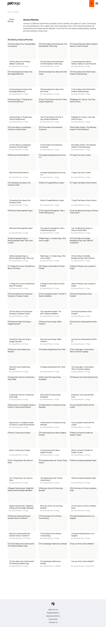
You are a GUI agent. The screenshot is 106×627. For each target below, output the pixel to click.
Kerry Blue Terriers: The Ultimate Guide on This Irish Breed (83, 146)
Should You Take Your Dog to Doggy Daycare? (20, 340)
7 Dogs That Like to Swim (81, 172)
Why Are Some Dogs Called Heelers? (50, 340)
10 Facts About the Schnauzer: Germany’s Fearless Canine (21, 312)
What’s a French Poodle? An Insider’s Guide (82, 451)
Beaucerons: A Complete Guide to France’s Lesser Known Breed (21, 423)
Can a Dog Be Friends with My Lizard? (82, 423)
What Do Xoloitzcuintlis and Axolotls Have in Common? (19, 534)
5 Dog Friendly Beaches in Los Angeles (82, 534)
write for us (53, 609)
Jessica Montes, (17, 66)
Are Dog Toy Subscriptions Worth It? (84, 340)
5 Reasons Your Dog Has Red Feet (82, 396)
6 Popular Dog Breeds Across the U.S (53, 173)
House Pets (90, 566)
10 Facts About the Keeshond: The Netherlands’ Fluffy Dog (52, 62)
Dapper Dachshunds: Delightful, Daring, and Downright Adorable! (21, 507)
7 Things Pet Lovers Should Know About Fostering (22, 285)
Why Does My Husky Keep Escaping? (50, 396)
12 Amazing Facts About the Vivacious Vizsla (19, 201)
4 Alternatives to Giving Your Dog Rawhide (52, 423)
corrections (53, 619)
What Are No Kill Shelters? (19, 172)
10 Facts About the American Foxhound (51, 146)
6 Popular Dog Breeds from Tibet (52, 367)
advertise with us (53, 616)
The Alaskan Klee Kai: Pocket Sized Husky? (51, 479)
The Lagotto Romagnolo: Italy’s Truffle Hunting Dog (52, 229)
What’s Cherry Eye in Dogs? (19, 450)
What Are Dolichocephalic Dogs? (83, 478)
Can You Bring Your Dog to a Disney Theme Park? (81, 229)
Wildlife (57, 566)
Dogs (26, 66)
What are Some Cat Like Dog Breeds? (51, 507)
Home (9, 12)
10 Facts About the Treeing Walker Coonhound (19, 62)
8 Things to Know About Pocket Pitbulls (52, 285)
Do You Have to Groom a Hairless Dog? (83, 507)
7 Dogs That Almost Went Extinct (84, 200)
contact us (53, 622)
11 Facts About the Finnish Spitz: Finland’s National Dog (83, 90)
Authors (16, 12)
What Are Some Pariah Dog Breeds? (19, 368)
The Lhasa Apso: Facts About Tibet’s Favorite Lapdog (82, 368)
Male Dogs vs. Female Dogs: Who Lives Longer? (53, 257)
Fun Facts (27, 538)
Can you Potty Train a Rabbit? (82, 561)
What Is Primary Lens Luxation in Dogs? (83, 285)
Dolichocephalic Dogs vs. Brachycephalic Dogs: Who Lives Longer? (21, 257)
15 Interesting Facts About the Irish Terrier (52, 90)
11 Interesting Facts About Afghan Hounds (50, 451)
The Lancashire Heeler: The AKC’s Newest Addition (50, 312)
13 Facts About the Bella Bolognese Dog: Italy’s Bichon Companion (83, 257)
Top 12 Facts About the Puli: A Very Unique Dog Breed (51, 118)
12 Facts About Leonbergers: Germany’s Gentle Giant (20, 146)
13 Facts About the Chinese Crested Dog (50, 534)
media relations (53, 613)
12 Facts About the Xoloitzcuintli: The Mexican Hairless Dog (21, 562)
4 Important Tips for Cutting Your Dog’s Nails (21, 396)
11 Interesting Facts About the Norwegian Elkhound (20, 90)
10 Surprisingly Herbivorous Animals (50, 562)
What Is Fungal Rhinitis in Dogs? (52, 200)
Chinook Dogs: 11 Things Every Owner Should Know (20, 118)
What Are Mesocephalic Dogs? (21, 228)
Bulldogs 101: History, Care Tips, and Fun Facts (83, 118)
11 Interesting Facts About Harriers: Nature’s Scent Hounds (83, 62)
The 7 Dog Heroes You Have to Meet (21, 479)
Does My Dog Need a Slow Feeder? (81, 312)
